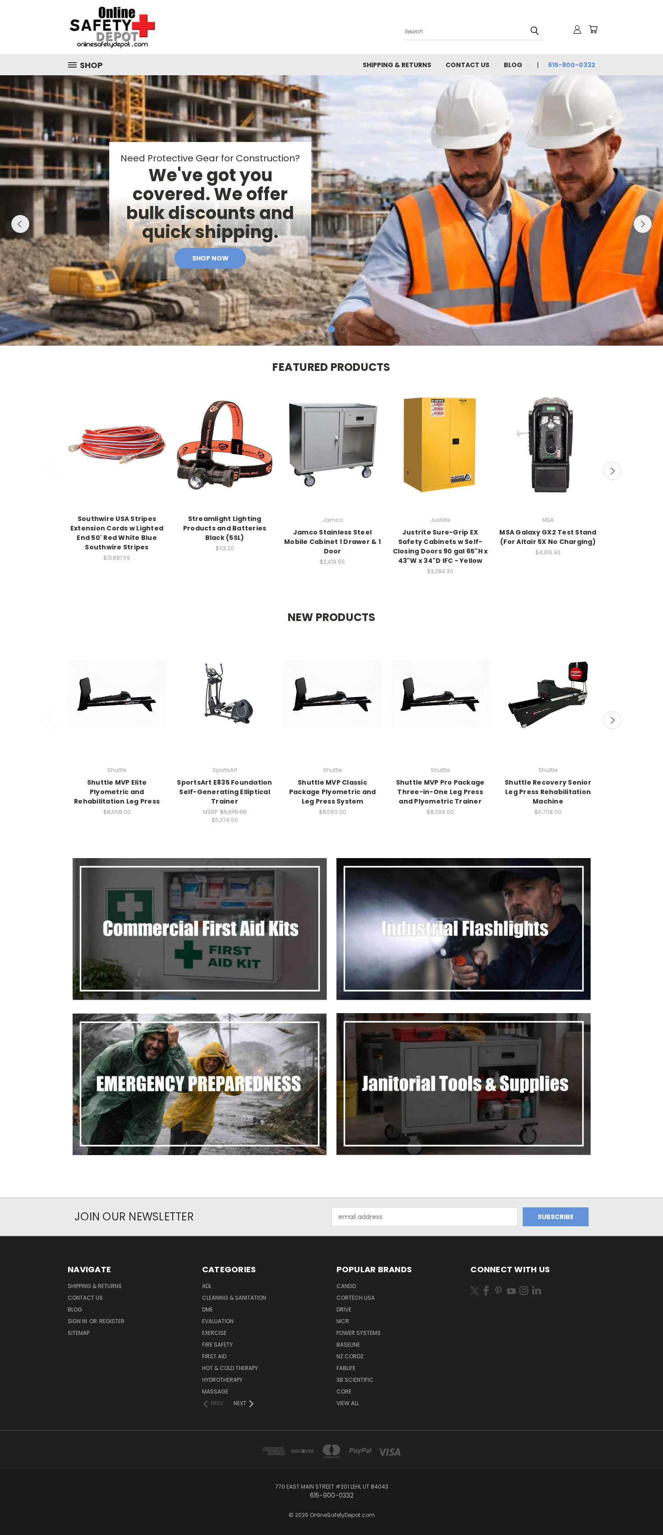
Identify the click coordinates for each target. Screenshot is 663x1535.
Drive (343, 1309)
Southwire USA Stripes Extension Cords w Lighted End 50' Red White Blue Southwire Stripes (116, 533)
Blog (513, 64)
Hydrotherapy (222, 1380)
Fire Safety (217, 1344)
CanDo (346, 1286)
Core (343, 1391)
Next (643, 224)
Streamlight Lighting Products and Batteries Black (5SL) (225, 528)
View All (347, 1403)
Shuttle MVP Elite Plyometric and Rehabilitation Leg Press (117, 792)
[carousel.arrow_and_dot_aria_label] (320, 329)
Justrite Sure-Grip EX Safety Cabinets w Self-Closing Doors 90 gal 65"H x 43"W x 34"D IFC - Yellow (440, 546)
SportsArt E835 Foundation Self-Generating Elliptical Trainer (224, 792)
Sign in (78, 1321)
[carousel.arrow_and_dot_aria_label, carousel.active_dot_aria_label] (331, 329)
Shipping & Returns (397, 64)
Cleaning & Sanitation (234, 1298)
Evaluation (218, 1321)
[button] (200, 929)
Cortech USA (355, 1298)
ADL (207, 1286)
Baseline (348, 1344)
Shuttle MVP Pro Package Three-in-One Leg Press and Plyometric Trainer (440, 792)
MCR (342, 1321)
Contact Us (467, 64)
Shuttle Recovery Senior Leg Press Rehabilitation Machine (548, 792)
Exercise (214, 1333)
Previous (20, 224)
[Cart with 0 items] (593, 29)
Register (111, 1321)
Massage (215, 1391)
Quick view (116, 436)
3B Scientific (354, 1380)
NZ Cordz (350, 1356)
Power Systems (358, 1333)
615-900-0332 (571, 64)
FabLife (345, 1368)
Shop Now (210, 258)
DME (207, 1309)
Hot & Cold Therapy (230, 1368)
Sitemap (78, 1333)
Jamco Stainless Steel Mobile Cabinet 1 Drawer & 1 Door (332, 542)
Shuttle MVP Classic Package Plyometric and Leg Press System (332, 792)
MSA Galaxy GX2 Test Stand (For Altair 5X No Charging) (547, 537)
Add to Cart (117, 453)
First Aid (214, 1356)
